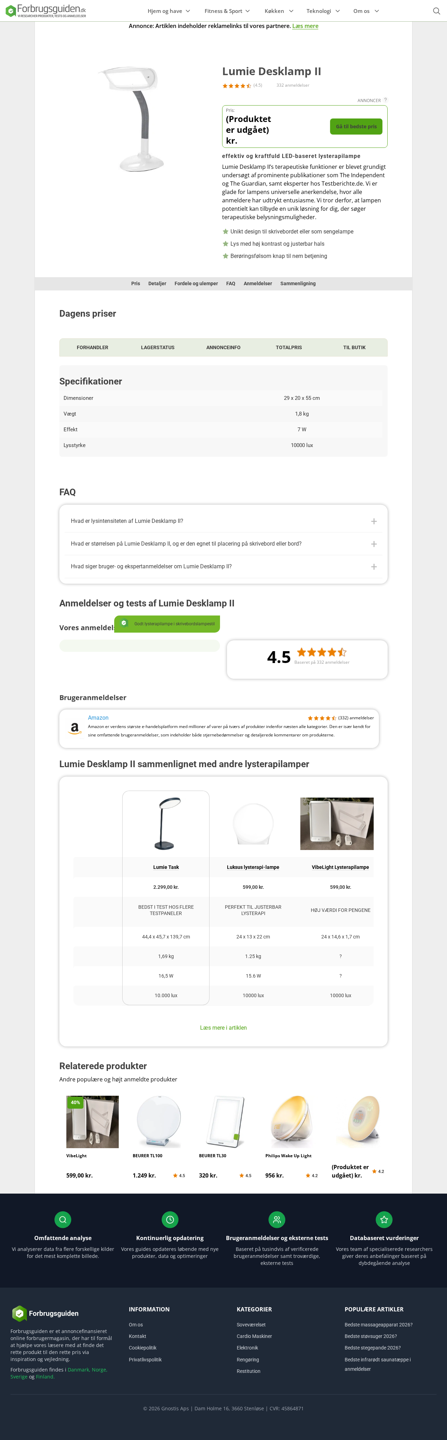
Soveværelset (251, 1324)
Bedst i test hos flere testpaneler (166, 910)
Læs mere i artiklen (223, 1027)
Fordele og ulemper (196, 283)
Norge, (100, 1369)
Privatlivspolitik (145, 1359)
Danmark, (79, 1369)
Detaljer (157, 283)
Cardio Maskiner (254, 1336)
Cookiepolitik (142, 1348)
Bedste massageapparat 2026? (379, 1324)
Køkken (274, 10)
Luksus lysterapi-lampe (253, 867)
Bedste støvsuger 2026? (371, 1336)
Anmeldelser (258, 283)
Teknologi (319, 10)
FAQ (230, 283)
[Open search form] (437, 11)
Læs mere (305, 26)
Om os (361, 10)
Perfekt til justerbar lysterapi (253, 910)
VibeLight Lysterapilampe (340, 867)
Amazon (98, 717)
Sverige (19, 1376)
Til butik (354, 347)
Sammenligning (298, 283)
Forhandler (92, 347)
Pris (135, 283)
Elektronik (247, 1348)
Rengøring (248, 1359)
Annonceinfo (223, 347)
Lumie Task (166, 867)
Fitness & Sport (223, 10)
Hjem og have (165, 10)
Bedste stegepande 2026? (373, 1348)
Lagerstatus (158, 347)
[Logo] (45, 10)
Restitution (249, 1371)
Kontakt (137, 1336)
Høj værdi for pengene (341, 910)
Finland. (45, 1376)
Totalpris (289, 347)
